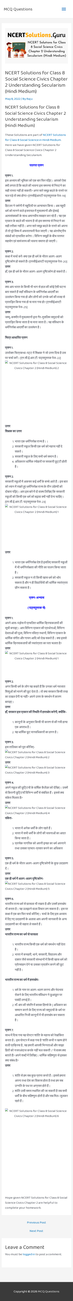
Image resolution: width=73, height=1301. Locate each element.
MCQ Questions (18, 9)
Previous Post (36, 1222)
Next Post (36, 1230)
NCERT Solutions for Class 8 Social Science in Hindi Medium (35, 137)
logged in (29, 1254)
